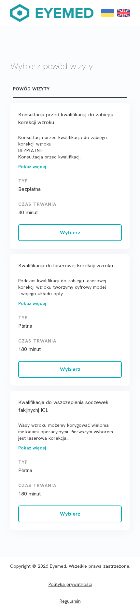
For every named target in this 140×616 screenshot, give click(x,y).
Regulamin (70, 601)
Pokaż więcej (32, 166)
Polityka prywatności (70, 584)
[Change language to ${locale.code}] (107, 12)
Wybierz (70, 232)
